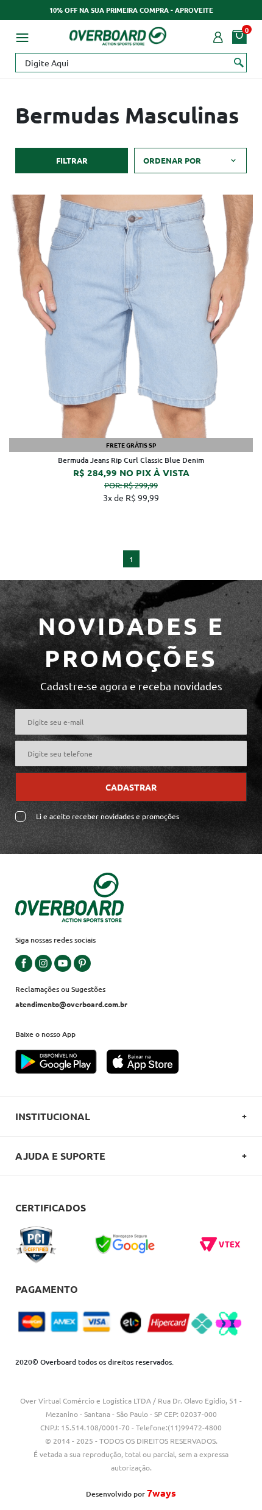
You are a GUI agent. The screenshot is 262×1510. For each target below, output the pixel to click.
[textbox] (131, 62)
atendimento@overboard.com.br (71, 1004)
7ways (161, 1492)
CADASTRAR (131, 786)
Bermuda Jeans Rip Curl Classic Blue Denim (131, 460)
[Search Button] (239, 62)
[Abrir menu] (22, 36)
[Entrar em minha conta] (218, 36)
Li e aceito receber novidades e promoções (107, 816)
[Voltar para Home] (118, 34)
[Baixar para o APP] (61, 1063)
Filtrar (72, 160)
